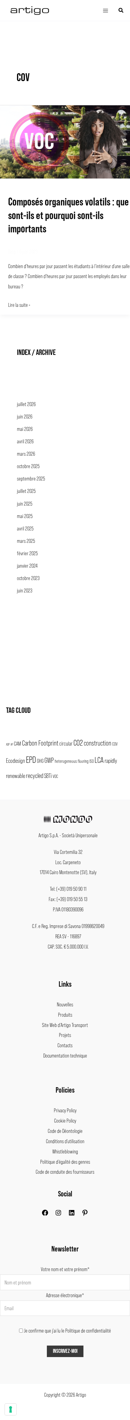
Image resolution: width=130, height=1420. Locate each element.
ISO (91, 761)
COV (115, 743)
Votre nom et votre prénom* (65, 1269)
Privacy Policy (65, 1110)
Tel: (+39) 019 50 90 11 (68, 888)
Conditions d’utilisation (65, 1141)
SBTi (48, 775)
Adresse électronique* (65, 1295)
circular (66, 743)
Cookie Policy (65, 1120)
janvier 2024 (27, 565)
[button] (121, 10)
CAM (17, 743)
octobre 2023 (28, 578)
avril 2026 (25, 441)
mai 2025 (25, 516)
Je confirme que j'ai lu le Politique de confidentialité (67, 1330)
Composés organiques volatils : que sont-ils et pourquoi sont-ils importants (68, 215)
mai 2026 (25, 428)
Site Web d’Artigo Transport (65, 1025)
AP (12, 744)
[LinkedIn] (71, 1214)
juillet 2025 (26, 490)
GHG (40, 760)
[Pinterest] (85, 1214)
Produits (65, 1014)
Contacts (65, 1045)
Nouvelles (65, 1004)
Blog (11, 251)
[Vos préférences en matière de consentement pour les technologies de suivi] (10, 1409)
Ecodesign (15, 760)
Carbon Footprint (40, 743)
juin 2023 (24, 590)
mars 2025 (26, 540)
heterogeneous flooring (72, 761)
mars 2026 (26, 453)
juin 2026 (24, 416)
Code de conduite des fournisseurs (65, 1171)
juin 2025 (24, 503)
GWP (49, 760)
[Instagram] (58, 1214)
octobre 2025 (28, 466)
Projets (65, 1034)
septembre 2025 (31, 478)
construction (97, 743)
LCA (99, 759)
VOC (55, 776)
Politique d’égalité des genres (65, 1161)
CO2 (78, 742)
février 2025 (27, 553)
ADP (8, 744)
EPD (31, 759)
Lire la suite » (19, 304)
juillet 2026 (26, 404)
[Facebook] (45, 1214)
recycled (34, 775)
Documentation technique (65, 1055)
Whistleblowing (65, 1151)
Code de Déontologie (65, 1130)
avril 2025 (25, 528)
